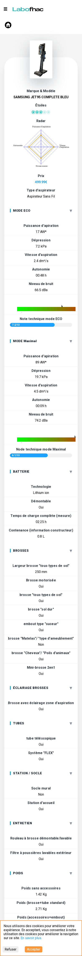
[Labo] (28, 8)
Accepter (33, 949)
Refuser (10, 949)
